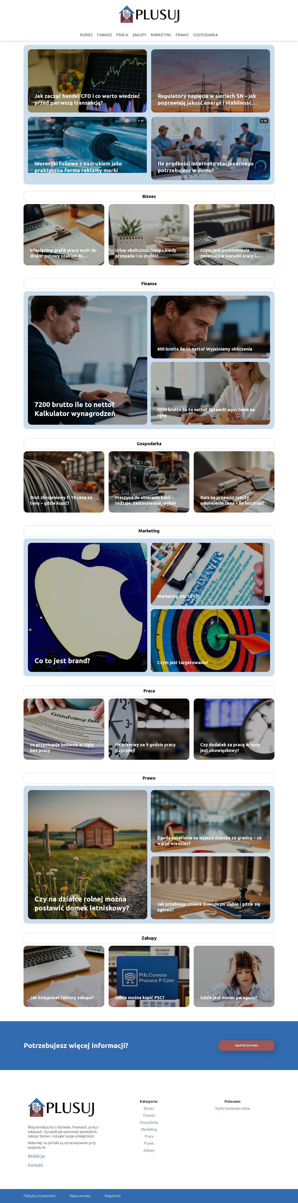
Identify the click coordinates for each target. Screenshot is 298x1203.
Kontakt (35, 1165)
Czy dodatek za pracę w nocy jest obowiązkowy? (230, 747)
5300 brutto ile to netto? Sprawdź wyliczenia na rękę (206, 412)
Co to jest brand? (62, 661)
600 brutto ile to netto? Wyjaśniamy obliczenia (204, 348)
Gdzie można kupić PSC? (139, 997)
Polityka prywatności (39, 1196)
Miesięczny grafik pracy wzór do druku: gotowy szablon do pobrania (63, 253)
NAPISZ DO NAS (246, 1045)
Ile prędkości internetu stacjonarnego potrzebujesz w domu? (206, 166)
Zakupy (139, 35)
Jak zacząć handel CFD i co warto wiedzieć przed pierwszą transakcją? (87, 99)
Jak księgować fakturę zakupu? (62, 997)
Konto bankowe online (232, 1108)
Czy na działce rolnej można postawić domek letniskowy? (81, 903)
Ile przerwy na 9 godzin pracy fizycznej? (145, 747)
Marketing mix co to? (178, 596)
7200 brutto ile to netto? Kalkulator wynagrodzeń (74, 408)
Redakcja (36, 1156)
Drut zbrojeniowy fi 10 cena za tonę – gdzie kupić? (61, 500)
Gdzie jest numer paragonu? (228, 997)
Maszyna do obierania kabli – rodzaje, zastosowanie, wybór (145, 500)
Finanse (104, 35)
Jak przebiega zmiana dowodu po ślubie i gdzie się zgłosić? (208, 906)
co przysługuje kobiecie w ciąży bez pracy (62, 747)
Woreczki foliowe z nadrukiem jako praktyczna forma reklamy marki (78, 166)
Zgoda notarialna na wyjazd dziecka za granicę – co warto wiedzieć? (209, 840)
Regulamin (112, 1196)
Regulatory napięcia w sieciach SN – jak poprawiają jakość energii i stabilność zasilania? (207, 99)
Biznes (86, 35)
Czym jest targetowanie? (183, 662)
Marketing (161, 35)
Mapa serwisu (80, 1196)
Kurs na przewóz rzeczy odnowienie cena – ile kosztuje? (232, 500)
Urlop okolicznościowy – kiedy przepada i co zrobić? (145, 253)
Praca (122, 35)
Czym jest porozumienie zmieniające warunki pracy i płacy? (228, 253)
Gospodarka (205, 35)
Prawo (182, 35)
